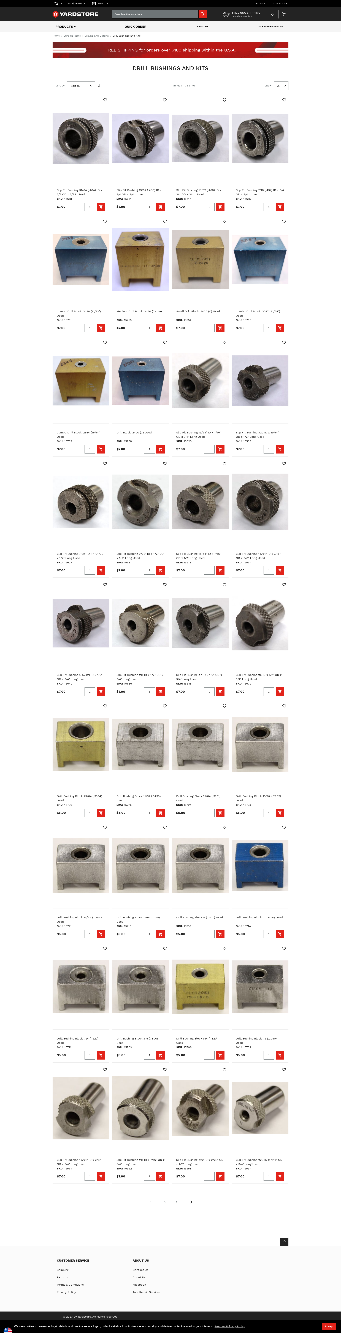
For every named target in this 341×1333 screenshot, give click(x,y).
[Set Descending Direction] (99, 85)
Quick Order (135, 26)
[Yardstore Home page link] (75, 14)
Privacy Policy (66, 1292)
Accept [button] (329, 1326)
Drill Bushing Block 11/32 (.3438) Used (139, 798)
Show (268, 85)
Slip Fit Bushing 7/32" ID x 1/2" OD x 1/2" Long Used (80, 556)
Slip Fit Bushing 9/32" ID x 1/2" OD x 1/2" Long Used (140, 556)
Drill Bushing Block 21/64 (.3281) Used (198, 798)
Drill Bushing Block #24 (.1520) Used (77, 1040)
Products (64, 26)
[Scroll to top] (284, 1242)
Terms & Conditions (70, 1284)
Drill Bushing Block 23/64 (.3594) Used (79, 798)
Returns (62, 1277)
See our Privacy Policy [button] (230, 1326)
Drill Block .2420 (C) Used (134, 432)
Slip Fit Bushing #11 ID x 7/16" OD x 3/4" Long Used (141, 1162)
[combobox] (159, 14)
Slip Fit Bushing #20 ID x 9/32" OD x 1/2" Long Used (199, 1162)
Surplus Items (72, 35)
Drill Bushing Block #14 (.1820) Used (197, 1040)
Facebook (139, 1284)
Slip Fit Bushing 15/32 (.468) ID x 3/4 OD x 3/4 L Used (198, 192)
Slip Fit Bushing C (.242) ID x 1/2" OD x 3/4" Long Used (79, 677)
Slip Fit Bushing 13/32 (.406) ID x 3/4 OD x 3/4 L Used (139, 192)
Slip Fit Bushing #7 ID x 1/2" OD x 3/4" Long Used (199, 677)
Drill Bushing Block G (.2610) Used (199, 917)
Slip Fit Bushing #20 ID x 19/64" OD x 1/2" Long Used (257, 434)
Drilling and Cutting (97, 35)
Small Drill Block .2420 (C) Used (198, 311)
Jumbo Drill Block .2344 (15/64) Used (79, 434)
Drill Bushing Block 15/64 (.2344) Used (79, 919)
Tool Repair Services (270, 26)
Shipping (63, 1270)
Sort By (59, 85)
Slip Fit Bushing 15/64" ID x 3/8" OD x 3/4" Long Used (79, 1162)
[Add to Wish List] (105, 100)
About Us (202, 26)
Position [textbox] (75, 85)
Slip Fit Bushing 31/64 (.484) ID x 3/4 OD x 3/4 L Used (79, 192)
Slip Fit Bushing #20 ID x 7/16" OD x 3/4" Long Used (259, 1162)
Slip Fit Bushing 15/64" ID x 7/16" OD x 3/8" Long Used (258, 556)
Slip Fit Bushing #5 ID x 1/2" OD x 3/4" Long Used (259, 677)
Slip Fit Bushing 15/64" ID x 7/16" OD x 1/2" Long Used (198, 556)
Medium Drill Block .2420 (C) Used (140, 311)
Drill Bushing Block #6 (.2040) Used (256, 1040)
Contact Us (140, 1270)
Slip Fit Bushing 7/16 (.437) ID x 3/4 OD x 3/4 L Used (260, 192)
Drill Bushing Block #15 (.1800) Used (137, 1040)
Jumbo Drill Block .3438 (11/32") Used (79, 313)
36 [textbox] (278, 85)
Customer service (73, 1260)
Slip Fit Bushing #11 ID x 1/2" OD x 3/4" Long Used (140, 677)
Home (56, 35)
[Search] (202, 14)
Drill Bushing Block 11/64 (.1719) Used (138, 919)
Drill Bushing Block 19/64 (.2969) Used (258, 798)
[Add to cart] (101, 207)
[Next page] (190, 1202)
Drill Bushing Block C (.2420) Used (259, 917)
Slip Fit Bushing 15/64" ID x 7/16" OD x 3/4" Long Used (198, 434)
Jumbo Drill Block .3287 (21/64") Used (258, 313)
